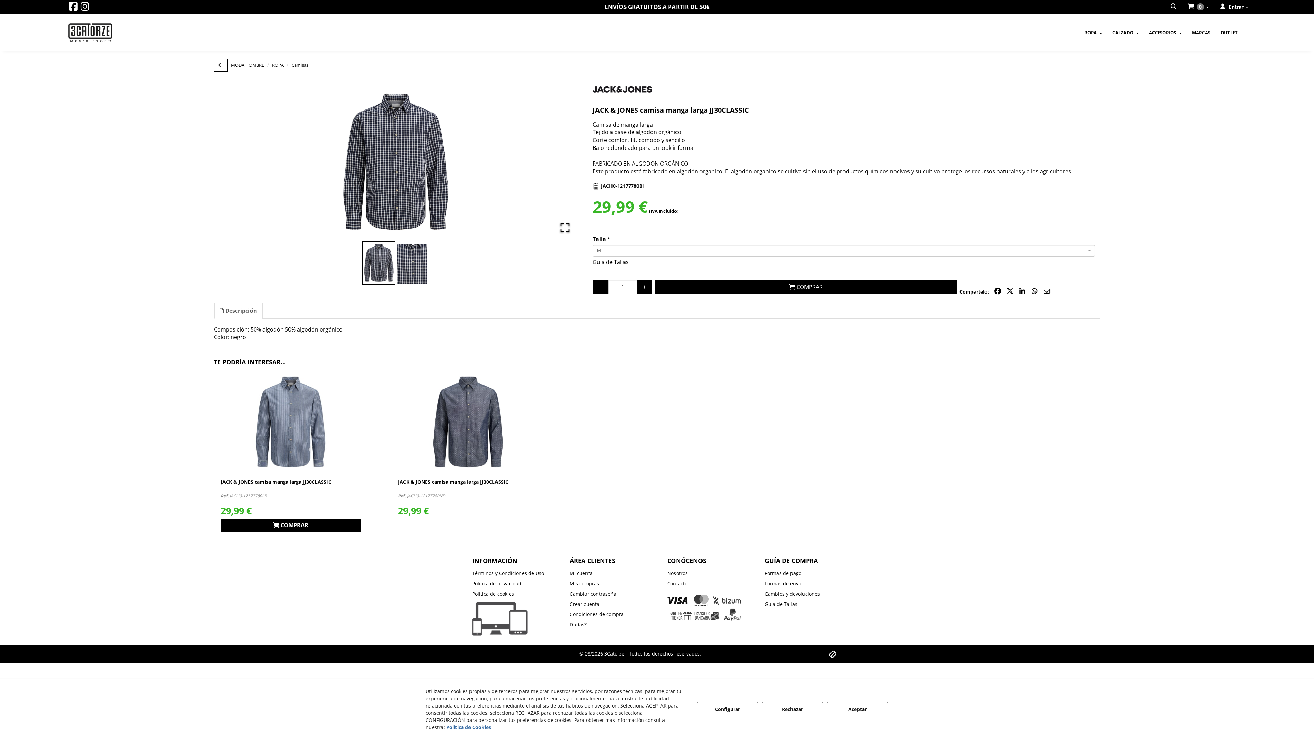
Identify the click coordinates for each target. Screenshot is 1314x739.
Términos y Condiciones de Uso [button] (508, 573)
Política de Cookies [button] (468, 727)
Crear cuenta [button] (585, 604)
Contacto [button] (677, 583)
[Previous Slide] (229, 163)
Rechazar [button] (792, 709)
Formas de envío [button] (783, 583)
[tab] (238, 311)
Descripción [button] (240, 310)
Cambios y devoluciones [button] (792, 594)
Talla (601, 239)
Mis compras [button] (584, 583)
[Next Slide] (562, 163)
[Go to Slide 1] (378, 263)
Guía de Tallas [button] (611, 262)
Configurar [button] (727, 709)
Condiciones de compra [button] (597, 614)
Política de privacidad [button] (496, 583)
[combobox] (844, 251)
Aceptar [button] (857, 709)
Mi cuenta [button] (581, 573)
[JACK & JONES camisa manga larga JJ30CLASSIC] (291, 422)
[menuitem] (1174, 7)
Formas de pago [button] (783, 573)
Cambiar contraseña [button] (593, 594)
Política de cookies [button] (493, 594)
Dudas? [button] (578, 624)
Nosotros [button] (677, 573)
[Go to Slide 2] (412, 264)
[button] (73, 8)
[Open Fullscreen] (565, 227)
